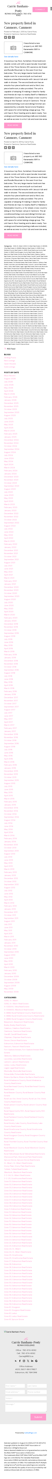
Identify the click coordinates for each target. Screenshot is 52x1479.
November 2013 (11, 844)
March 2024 (9, 467)
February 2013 (10, 872)
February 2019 (10, 654)
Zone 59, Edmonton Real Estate (28, 340)
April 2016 (8, 759)
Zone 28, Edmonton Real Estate (18, 1267)
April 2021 (8, 575)
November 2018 (11, 664)
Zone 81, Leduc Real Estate (16, 1316)
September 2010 (11, 952)
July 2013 (8, 857)
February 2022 (10, 544)
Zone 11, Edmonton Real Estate (17, 1209)
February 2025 (10, 434)
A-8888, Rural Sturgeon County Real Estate (22, 252)
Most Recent (9, 375)
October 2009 (10, 979)
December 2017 (11, 697)
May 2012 (8, 897)
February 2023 (10, 507)
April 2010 (8, 964)
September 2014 (11, 817)
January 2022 (10, 547)
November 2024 (11, 443)
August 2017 (9, 709)
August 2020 (10, 599)
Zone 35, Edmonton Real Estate (14, 332)
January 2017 (10, 731)
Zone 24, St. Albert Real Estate (17, 1252)
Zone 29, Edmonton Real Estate (18, 330)
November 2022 (11, 516)
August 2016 (9, 746)
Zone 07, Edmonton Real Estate (34, 307)
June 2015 (8, 789)
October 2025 (10, 409)
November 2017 (11, 700)
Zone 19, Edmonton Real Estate (18, 1233)
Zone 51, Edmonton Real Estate (30, 334)
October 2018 (10, 667)
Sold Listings (9, 367)
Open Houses (10, 363)
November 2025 (11, 406)
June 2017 (8, 716)
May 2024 (8, 461)
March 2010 (9, 967)
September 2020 (11, 596)
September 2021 (11, 559)
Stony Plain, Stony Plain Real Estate (32, 297)
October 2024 (10, 446)
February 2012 (10, 906)
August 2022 (10, 526)
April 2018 (8, 685)
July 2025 (8, 418)
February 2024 (10, 470)
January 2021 (10, 584)
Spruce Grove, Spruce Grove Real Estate (33, 295)
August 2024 (10, 452)
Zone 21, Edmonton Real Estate (17, 1239)
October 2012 (10, 881)
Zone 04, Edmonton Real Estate (18, 305)
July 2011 (8, 924)
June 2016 (8, 752)
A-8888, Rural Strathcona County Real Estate (24, 1016)
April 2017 (8, 722)
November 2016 (11, 737)
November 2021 (11, 553)
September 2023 (11, 486)
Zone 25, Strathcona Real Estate (32, 326)
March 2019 (9, 651)
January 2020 (10, 621)
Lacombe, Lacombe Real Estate (18, 264)
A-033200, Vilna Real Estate (16, 1006)
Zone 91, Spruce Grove (22, 344)
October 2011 (10, 915)
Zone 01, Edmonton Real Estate (18, 1181)
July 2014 (8, 823)
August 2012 (9, 887)
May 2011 (8, 930)
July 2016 (8, 749)
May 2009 (8, 988)
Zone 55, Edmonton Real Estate (28, 336)
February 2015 (10, 801)
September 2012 (11, 884)
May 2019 (8, 645)
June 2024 (9, 458)
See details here (11, 56)
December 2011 (10, 912)
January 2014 (10, 841)
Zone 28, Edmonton (25, 328)
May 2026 (8, 388)
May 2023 (8, 498)
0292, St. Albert (18, 246)
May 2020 (8, 608)
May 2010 (8, 961)
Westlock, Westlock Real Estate (29, 299)
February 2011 (10, 939)
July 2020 (8, 602)
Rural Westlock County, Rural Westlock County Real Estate (26, 291)
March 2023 (9, 504)
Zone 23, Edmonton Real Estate (18, 1246)
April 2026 (8, 391)
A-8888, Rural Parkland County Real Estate (23, 1013)
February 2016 (10, 765)
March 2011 (9, 936)
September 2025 (11, 412)
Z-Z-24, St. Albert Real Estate (17, 1175)
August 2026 (10, 378)
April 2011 (8, 933)
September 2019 (11, 633)
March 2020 (9, 614)
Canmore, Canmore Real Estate (24, 34)
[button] (40, 9)
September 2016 (11, 743)
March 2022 (9, 541)
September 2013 (11, 851)
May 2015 (8, 792)
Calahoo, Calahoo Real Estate (17, 1028)
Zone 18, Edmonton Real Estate (28, 318)
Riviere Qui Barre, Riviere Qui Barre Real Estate (24, 1077)
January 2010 (10, 973)
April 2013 (8, 866)
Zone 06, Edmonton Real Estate (14, 307)
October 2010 (10, 949)
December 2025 (11, 403)
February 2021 (10, 581)
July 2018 (8, 676)
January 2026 (10, 400)
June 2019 (8, 642)
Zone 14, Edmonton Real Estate (28, 313)
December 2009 (11, 976)
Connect (40, 10)
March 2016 (9, 762)
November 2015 (11, 774)
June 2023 (8, 495)
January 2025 (10, 437)
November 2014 (11, 811)
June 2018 (8, 679)
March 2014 (9, 835)
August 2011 (9, 921)
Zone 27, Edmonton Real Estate (18, 1261)
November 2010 (11, 946)
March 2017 (9, 725)
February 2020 (10, 618)
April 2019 (8, 648)
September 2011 (11, 918)
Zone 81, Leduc (33, 342)
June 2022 (8, 532)
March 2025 (9, 430)
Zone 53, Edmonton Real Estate (18, 1288)
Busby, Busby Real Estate (26, 254)
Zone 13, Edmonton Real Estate (17, 1215)
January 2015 (10, 805)
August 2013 (9, 854)
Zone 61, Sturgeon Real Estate (19, 342)
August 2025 (10, 415)
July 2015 (8, 786)
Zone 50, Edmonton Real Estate (18, 1282)
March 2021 (9, 578)
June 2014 (8, 826)
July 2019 (8, 639)
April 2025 (8, 427)
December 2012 (11, 878)
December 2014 (11, 808)
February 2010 (10, 970)
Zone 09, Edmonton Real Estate (30, 309)
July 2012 (8, 890)
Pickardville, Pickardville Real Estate (23, 268)
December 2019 (11, 624)
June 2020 (9, 605)
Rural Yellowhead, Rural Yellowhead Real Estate (18, 293)
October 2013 (10, 847)
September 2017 (11, 706)
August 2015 (9, 783)
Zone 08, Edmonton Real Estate (18, 1203)
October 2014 (10, 814)
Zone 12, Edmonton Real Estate (28, 311)
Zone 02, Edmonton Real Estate (21, 303)
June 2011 (8, 927)
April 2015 (8, 795)
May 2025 (8, 424)
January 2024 (10, 473)
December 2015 (11, 771)
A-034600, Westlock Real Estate (25, 248)
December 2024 (11, 440)
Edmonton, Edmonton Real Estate (19, 1043)
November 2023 (11, 480)
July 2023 (8, 492)
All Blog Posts (10, 357)
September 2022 (11, 522)
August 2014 (9, 820)
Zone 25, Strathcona (15, 326)
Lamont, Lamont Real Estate (37, 264)
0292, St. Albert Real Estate (32, 246)
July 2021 (8, 565)
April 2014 (8, 832)
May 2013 (8, 863)
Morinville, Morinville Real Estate (18, 1071)
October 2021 (10, 556)
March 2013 (9, 869)
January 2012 (10, 909)
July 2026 (8, 381)
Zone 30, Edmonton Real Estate (38, 330)
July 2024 (8, 455)
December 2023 (11, 476)
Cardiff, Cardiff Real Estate (39, 256)
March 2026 (9, 394)
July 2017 (8, 713)
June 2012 (8, 893)
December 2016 (11, 734)
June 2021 (8, 568)
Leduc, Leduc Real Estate (12, 266)
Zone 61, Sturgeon (12, 1307)
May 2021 (8, 572)
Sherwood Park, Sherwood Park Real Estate (23, 1157)
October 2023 (10, 483)
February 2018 (10, 691)
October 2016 (10, 740)
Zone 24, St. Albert (24, 324)
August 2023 (10, 489)
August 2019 (9, 636)
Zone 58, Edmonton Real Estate (18, 1301)
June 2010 (8, 958)
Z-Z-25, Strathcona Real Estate (25, 301)
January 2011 (9, 943)
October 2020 (10, 593)
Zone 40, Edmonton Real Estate (34, 332)
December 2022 (11, 513)
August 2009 (10, 985)
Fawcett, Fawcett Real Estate (27, 260)
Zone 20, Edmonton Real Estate (28, 320)
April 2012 (8, 900)
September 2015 (11, 780)
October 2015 (10, 777)
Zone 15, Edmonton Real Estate (18, 1221)
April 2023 (8, 501)
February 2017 (10, 728)
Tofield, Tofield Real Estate (12, 299)
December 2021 (11, 550)
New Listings (9, 360)
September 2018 (11, 670)
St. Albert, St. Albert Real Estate (18, 1163)
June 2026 (9, 385)
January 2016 (10, 768)
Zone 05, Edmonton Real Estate (38, 305)
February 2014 (10, 838)
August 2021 (9, 562)
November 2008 (11, 992)
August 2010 (9, 955)
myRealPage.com (30, 1433)
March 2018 (9, 688)
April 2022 (8, 538)
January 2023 (10, 510)
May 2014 (8, 829)
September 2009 (11, 982)
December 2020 (11, 587)
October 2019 (10, 630)
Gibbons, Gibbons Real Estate (17, 1055)
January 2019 (10, 657)
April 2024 (8, 464)
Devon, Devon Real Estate (32, 258)
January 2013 (10, 875)
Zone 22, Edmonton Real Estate (28, 322)
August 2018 (9, 673)
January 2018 (10, 694)
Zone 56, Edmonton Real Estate (18, 1295)
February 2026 (10, 397)
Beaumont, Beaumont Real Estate (19, 1022)
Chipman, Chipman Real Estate (14, 258)
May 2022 (8, 535)
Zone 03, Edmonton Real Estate (18, 1187)
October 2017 (10, 703)
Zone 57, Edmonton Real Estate (28, 338)
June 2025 (9, 421)
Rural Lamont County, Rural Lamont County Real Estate (26, 279)
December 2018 (11, 660)
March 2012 (9, 903)
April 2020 (8, 611)
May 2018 (8, 682)
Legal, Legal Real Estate (27, 266)
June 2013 (8, 860)
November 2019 (11, 627)
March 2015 (9, 798)
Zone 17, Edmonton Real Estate (17, 1227)
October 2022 (10, 519)
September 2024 (11, 449)
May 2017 (8, 719)
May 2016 (8, 755)
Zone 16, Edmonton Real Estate (28, 315)
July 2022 (8, 529)
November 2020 (11, 590)
